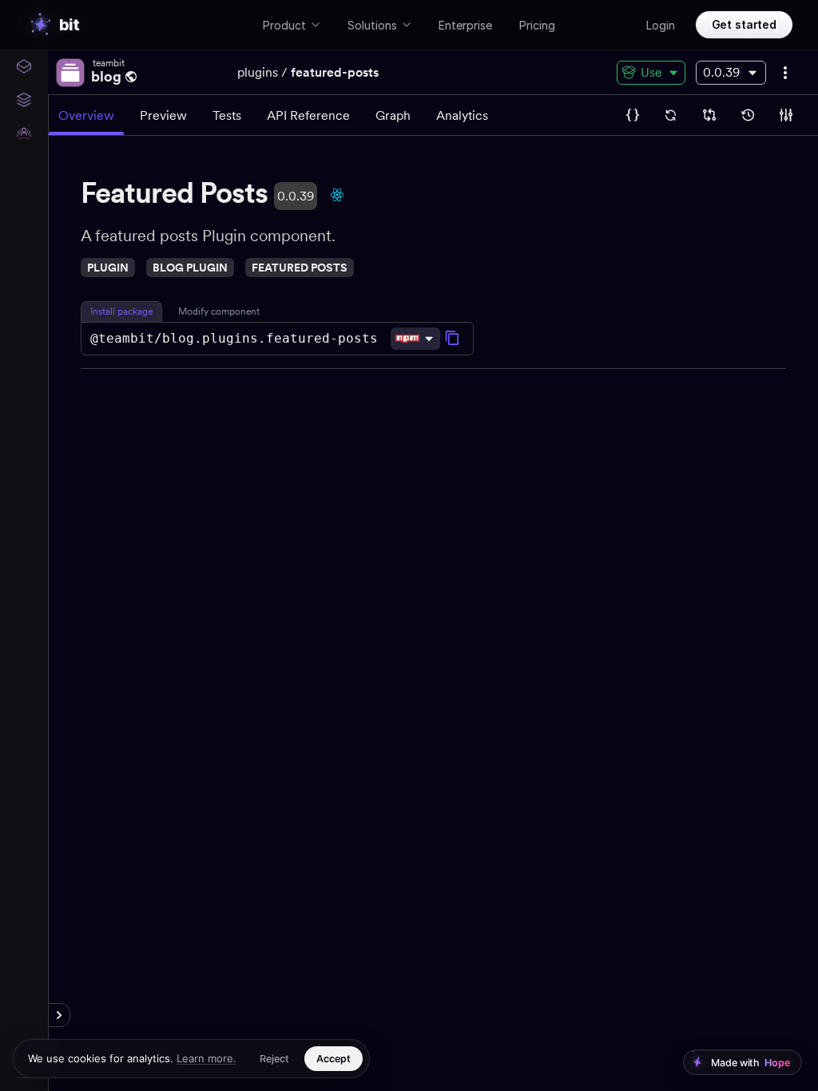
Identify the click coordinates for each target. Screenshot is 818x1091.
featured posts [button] (299, 267)
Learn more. (206, 1058)
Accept (333, 1059)
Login (660, 25)
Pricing (537, 25)
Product (284, 25)
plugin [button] (108, 267)
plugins (257, 72)
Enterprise (465, 25)
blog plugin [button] (190, 267)
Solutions (372, 25)
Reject (274, 1059)
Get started (744, 24)
